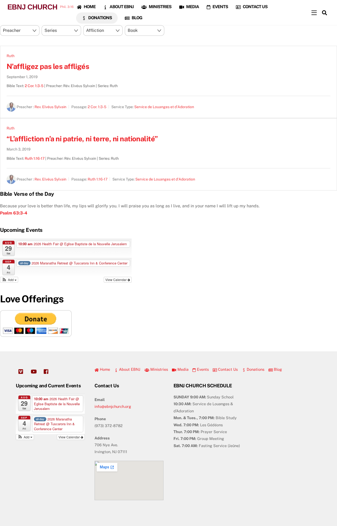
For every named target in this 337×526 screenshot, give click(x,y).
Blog (136, 17)
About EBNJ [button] (129, 369)
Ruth (10, 56)
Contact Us (254, 6)
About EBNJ (121, 6)
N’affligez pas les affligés (48, 66)
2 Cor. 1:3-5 (34, 86)
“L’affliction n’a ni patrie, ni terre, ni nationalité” (82, 138)
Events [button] (202, 369)
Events (220, 6)
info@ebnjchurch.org (113, 406)
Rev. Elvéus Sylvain (50, 107)
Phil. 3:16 (66, 7)
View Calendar (116, 279)
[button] (9, 279)
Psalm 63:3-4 (13, 213)
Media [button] (182, 369)
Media (192, 6)
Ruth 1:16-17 (34, 158)
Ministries (159, 6)
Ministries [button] (158, 369)
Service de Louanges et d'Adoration (164, 107)
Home (89, 6)
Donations (99, 17)
